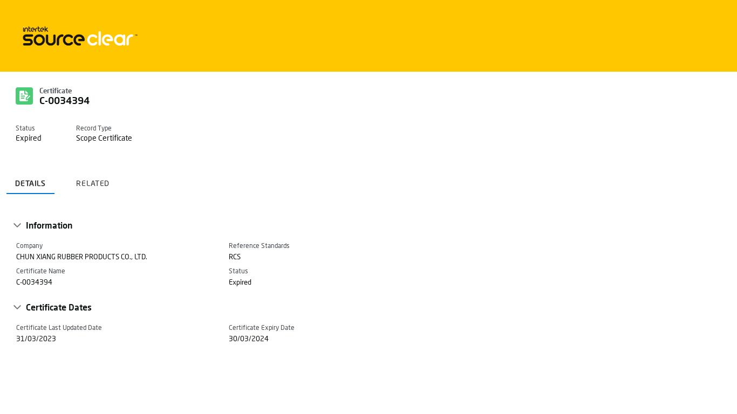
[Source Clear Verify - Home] (78, 36)
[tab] (30, 179)
